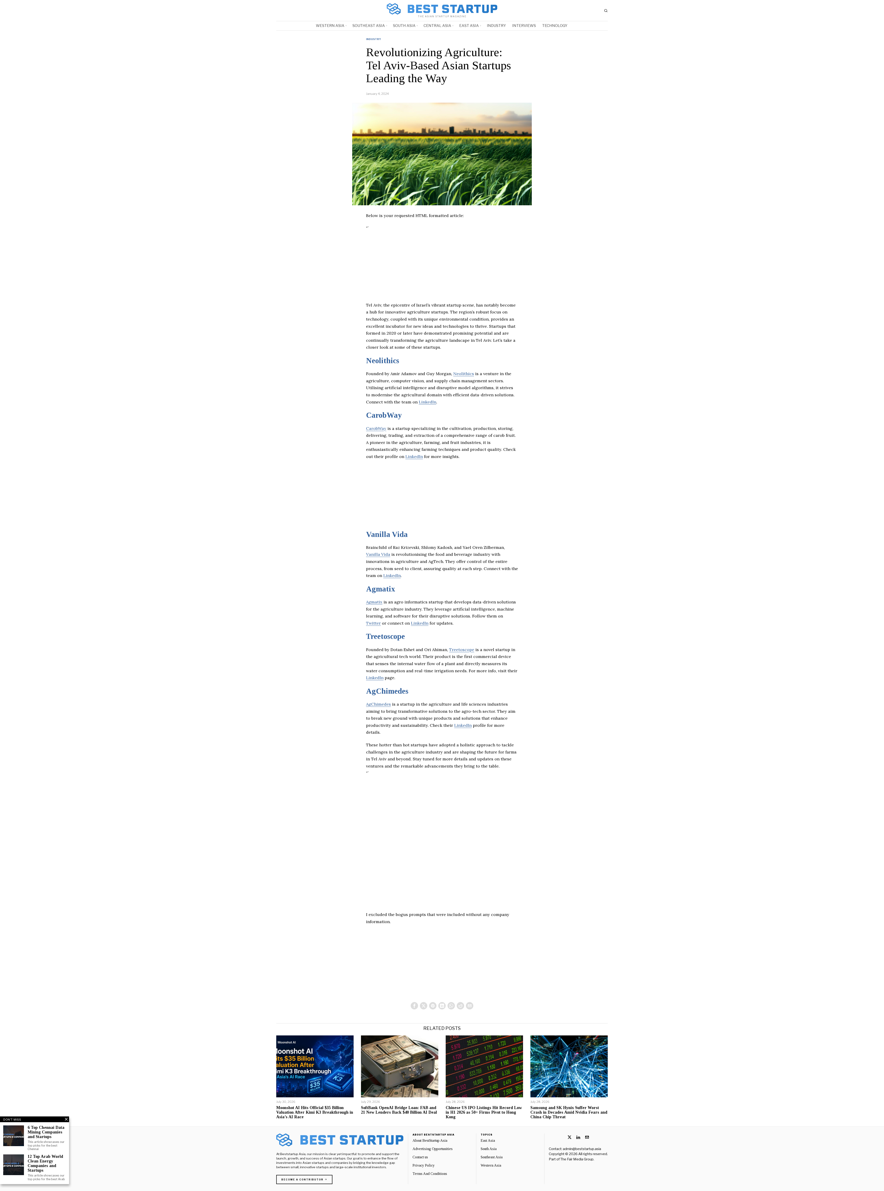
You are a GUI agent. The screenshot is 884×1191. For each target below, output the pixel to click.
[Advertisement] (442, 269)
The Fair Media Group (576, 1159)
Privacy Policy (424, 1165)
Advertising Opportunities (433, 1149)
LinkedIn (427, 402)
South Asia (489, 1149)
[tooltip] (414, 1005)
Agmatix (380, 589)
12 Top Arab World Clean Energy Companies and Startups (45, 1163)
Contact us (420, 1157)
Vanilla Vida (387, 534)
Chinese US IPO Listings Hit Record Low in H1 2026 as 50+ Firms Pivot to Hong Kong (484, 1112)
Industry (373, 39)
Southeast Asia (492, 1157)
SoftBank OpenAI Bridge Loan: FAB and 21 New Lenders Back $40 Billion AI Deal (399, 1110)
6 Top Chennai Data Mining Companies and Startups (46, 1132)
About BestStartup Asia (430, 1140)
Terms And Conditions (430, 1174)
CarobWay (384, 415)
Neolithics (382, 360)
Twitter (373, 623)
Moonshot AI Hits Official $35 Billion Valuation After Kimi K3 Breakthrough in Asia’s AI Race (314, 1112)
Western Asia (491, 1165)
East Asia (488, 1140)
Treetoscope (385, 636)
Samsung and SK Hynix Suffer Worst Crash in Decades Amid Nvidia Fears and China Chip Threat (568, 1112)
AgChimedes (387, 691)
